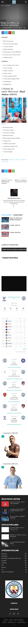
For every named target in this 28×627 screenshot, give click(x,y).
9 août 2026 (14, 382)
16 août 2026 (14, 393)
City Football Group (11, 622)
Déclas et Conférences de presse (16, 619)
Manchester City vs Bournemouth (14, 413)
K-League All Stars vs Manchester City (14, 378)
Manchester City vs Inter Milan (14, 367)
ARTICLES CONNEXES (6, 215)
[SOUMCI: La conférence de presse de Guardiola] (5, 536)
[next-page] (5, 240)
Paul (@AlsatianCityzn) (7, 27)
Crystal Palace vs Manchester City (14, 424)
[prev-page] (2, 240)
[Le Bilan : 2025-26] (5, 227)
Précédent (3, 349)
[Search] (26, 2)
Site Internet (5, 161)
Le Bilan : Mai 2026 (15, 232)
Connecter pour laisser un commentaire (14, 249)
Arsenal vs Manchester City (14, 401)
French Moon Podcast (21, 622)
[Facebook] (2, 32)
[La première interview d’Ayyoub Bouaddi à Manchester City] (5, 511)
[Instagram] (14, 613)
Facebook (11, 159)
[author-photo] (14, 196)
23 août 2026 (14, 405)
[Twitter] (6, 32)
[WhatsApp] (13, 32)
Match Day (11, 621)
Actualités (6, 619)
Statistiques (7, 5)
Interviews (5, 621)
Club (15, 621)
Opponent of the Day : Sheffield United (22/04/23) (6, 181)
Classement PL (21, 621)
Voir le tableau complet (20, 351)
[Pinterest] (9, 32)
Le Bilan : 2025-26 (15, 225)
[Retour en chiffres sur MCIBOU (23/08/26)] (5, 219)
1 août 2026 (14, 359)
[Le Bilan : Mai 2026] (5, 234)
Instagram (23, 159)
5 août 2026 (14, 370)
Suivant (25, 349)
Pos (3, 318)
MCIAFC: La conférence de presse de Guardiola (21, 180)
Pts (24, 318)
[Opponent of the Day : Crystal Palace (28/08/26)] (5, 504)
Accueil (2, 5)
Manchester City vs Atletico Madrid (14, 390)
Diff (20, 318)
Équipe (6, 318)
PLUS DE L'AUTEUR (17, 215)
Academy (4, 622)
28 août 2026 (14, 416)
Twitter (17, 159)
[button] (2, 2)
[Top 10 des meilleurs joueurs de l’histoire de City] (5, 529)
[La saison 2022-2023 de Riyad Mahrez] (5, 544)
